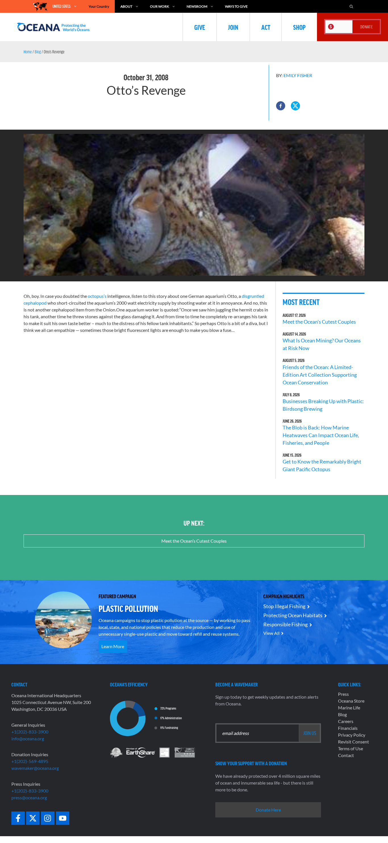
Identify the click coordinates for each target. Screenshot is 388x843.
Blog (38, 51)
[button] (280, 105)
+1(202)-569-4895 (29, 761)
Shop (299, 27)
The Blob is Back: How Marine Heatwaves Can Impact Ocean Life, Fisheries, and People (321, 435)
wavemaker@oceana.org (35, 768)
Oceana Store (351, 700)
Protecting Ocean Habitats (292, 615)
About (126, 6)
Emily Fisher (297, 75)
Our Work (159, 6)
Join (233, 27)
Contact (346, 755)
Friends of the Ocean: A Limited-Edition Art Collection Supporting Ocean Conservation (320, 374)
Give (199, 27)
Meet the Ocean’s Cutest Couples (319, 322)
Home (28, 51)
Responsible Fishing (285, 624)
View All (271, 633)
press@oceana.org (29, 797)
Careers (345, 721)
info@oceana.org (27, 738)
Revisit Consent (353, 741)
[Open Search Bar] (351, 6)
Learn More (112, 646)
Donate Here (268, 809)
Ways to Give (236, 6)
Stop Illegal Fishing (284, 606)
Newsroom (197, 6)
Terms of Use (350, 748)
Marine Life (349, 707)
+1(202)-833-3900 (29, 731)
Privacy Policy (351, 734)
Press (343, 694)
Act (265, 27)
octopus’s (97, 296)
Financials (348, 728)
